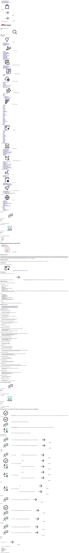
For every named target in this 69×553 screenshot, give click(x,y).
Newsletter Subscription (6, 209)
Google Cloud (4, 115)
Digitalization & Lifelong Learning (7, 152)
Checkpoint (4, 110)
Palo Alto (4, 139)
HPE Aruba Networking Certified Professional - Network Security (20, 270)
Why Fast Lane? (5, 201)
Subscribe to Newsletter (6, 176)
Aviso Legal (3, 548)
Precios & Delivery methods (5, 245)
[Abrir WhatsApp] (67, 551)
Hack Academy (5, 45)
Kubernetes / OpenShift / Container (7, 85)
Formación (3, 36)
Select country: (3, 21)
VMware (4, 123)
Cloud (4, 83)
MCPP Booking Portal (7, 193)
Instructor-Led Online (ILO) (6, 58)
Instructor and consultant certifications (7, 203)
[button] (6, 21)
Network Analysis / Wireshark (6, 86)
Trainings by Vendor (5, 52)
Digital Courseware (5, 57)
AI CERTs (4, 131)
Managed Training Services (6, 150)
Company (3, 194)
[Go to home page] (5, 27)
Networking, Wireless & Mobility (7, 165)
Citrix (3, 134)
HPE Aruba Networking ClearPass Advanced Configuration (9, 307)
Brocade (4, 108)
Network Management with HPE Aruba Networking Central (10, 306)
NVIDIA (4, 120)
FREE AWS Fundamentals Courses (7, 183)
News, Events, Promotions (5, 169)
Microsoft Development (7, 98)
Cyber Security (5, 163)
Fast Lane (4, 113)
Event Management (5, 151)
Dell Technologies (5, 111)
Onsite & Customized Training (6, 53)
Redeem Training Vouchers (6, 55)
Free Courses (4, 210)
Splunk (4, 122)
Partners (4, 204)
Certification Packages (5, 191)
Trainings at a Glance (5, 65)
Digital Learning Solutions (6, 149)
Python (4, 94)
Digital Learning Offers (5, 59)
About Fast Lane (5, 200)
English (13, 15)
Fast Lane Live (5, 42)
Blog (3, 208)
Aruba (4, 132)
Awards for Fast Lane (5, 202)
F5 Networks (4, 135)
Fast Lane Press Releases (6, 175)
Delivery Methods (5, 56)
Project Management (5, 67)
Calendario (4, 51)
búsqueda (1, 34)
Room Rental (4, 154)
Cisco (3, 109)
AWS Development (7, 96)
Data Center (4, 84)
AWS (3, 107)
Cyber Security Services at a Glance (7, 167)
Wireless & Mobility (5, 87)
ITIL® (4, 75)
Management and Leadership (6, 66)
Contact (4, 206)
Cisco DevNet (6, 97)
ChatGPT (4, 82)
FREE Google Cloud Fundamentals (7, 184)
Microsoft (4, 119)
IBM (3, 116)
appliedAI (4, 105)
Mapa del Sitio (3, 550)
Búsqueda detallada (2, 35)
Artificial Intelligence (5, 162)
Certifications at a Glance (6, 130)
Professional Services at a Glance (7, 161)
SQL (3, 95)
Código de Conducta (5, 205)
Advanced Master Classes (6, 43)
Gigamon (4, 114)
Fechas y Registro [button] (2, 224)
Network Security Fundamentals (28, 279)
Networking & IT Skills (6, 44)
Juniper (4, 118)
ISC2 (3, 117)
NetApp (4, 140)
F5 (3, 112)
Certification (3, 124)
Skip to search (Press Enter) (5, 1)
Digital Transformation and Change (7, 68)
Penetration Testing (5, 168)
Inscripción (50, 442)
